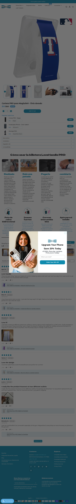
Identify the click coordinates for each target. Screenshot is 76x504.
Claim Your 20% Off (52, 262)
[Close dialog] (65, 233)
